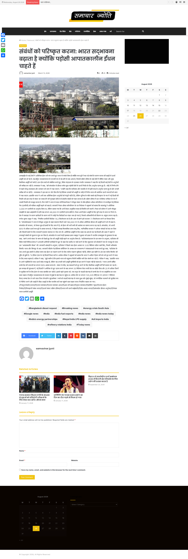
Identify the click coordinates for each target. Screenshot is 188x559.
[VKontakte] (83, 335)
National (30, 40)
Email (22, 460)
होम (45, 31)
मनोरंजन (77, 31)
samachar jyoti (29, 73)
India (47, 313)
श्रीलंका (84, 238)
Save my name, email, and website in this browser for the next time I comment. (53, 470)
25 (134, 116)
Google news (31, 313)
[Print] (95, 335)
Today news (84, 324)
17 (128, 111)
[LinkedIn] (58, 335)
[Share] (3, 55)
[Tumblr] (64, 335)
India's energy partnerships (43, 319)
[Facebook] (3, 34)
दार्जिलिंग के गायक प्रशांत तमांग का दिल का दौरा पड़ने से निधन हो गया (68, 396)
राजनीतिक (87, 31)
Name (22, 451)
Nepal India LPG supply (75, 319)
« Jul (126, 128)
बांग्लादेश (25, 222)
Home (23, 40)
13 (147, 105)
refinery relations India (60, 324)
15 (159, 105)
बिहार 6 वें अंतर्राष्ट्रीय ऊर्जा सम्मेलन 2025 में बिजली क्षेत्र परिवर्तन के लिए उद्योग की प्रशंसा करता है (103, 379)
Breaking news (70, 308)
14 (153, 105)
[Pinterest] (70, 335)
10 (128, 105)
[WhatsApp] (3, 50)
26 (140, 116)
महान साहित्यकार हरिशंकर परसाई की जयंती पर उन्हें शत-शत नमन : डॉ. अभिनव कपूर (66, 2)
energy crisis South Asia (97, 308)
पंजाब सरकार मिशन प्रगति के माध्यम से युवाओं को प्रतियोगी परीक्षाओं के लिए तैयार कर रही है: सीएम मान (34, 397)
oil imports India (101, 319)
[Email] (3, 45)
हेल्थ (94, 31)
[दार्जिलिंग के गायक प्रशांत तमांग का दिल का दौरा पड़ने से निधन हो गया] (69, 384)
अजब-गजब (102, 31)
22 (159, 111)
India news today (105, 313)
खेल (70, 31)
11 (134, 105)
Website (74, 460)
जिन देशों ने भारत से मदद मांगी (52, 202)
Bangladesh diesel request (43, 308)
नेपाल (64, 202)
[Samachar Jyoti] (94, 16)
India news (85, 313)
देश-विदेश (62, 31)
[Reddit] (77, 335)
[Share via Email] (89, 335)
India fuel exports (64, 313)
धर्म (111, 31)
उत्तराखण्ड (53, 31)
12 (140, 105)
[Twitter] (3, 40)
